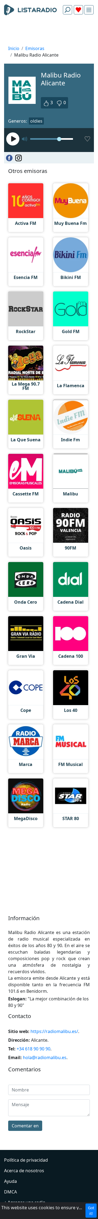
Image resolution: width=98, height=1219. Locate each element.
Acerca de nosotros (24, 1171)
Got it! (91, 1210)
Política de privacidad (26, 1160)
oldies (36, 121)
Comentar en (25, 1126)
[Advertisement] (49, 31)
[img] (89, 10)
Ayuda (10, 1181)
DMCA (10, 1192)
